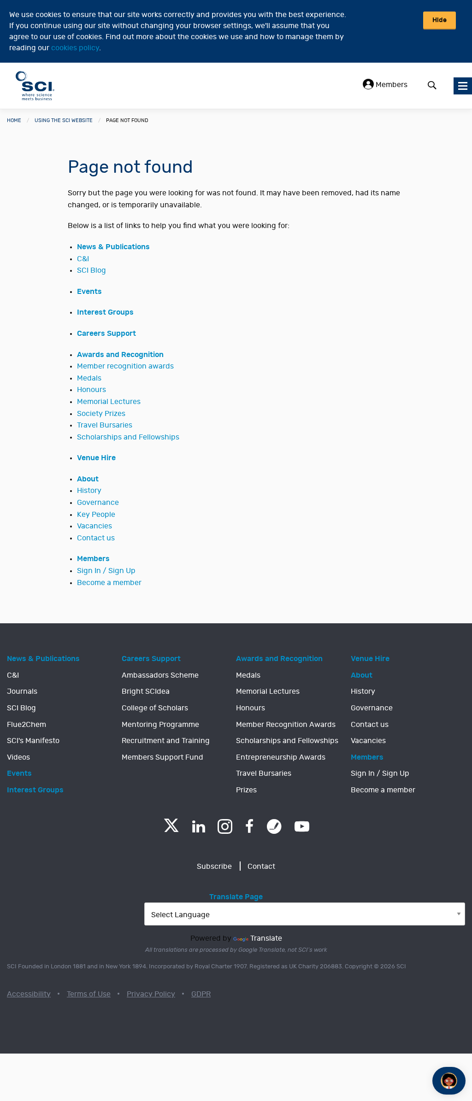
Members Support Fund (162, 757)
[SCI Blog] (274, 826)
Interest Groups (105, 312)
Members (390, 84)
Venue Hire (96, 458)
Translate (266, 938)
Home (14, 120)
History (89, 490)
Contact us (96, 538)
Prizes (246, 790)
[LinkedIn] (198, 826)
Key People (96, 514)
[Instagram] (225, 826)
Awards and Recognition (120, 354)
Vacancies (94, 526)
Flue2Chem (26, 724)
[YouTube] (302, 826)
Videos (18, 757)
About (88, 479)
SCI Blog (91, 270)
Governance (98, 502)
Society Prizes (101, 413)
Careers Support (106, 333)
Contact (261, 866)
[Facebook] (249, 826)
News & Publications (113, 247)
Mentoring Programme (160, 724)
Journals (22, 691)
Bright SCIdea (146, 691)
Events (89, 291)
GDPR (201, 994)
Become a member (109, 582)
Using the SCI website (64, 120)
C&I (83, 259)
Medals (89, 378)
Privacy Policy (151, 994)
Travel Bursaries (104, 425)
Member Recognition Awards (286, 724)
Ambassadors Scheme (160, 675)
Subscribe (214, 866)
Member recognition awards (125, 366)
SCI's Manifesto (33, 740)
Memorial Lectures (109, 401)
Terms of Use (89, 994)
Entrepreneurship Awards (280, 757)
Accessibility (29, 994)
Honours (91, 389)
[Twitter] (171, 829)
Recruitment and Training (166, 740)
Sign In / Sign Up (106, 570)
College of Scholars (155, 708)
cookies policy (75, 48)
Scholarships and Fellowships (128, 437)
